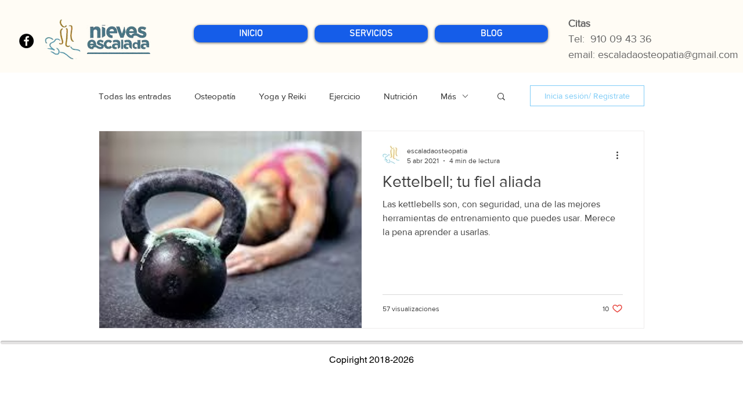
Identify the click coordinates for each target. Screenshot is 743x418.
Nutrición (400, 96)
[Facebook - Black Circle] (26, 41)
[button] (371, 33)
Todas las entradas (135, 96)
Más (448, 96)
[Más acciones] (621, 155)
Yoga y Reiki (282, 96)
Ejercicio (344, 96)
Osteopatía (215, 96)
